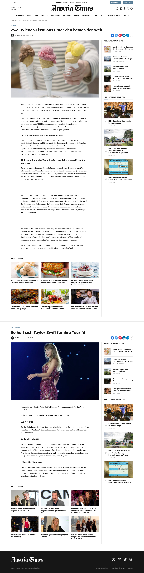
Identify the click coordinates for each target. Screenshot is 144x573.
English (65, 2)
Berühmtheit (55, 15)
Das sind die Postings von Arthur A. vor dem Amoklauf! (123, 77)
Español (84, 2)
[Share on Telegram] (127, 35)
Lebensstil (86, 15)
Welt (36, 15)
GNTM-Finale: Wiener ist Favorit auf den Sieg (23, 536)
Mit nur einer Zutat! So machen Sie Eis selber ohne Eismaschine (24, 282)
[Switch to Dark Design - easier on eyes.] (117, 8)
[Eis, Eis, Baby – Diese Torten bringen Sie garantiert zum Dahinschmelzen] (85, 270)
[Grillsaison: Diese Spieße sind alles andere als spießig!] (24, 296)
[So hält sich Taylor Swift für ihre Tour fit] (55, 371)
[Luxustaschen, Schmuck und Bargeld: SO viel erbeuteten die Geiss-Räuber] (85, 524)
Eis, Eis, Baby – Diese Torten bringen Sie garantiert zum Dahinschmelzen (82, 283)
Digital (76, 15)
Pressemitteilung (114, 15)
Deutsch (59, 2)
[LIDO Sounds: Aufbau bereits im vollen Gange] (118, 110)
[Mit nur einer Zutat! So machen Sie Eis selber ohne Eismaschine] (24, 270)
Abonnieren (115, 2)
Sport (103, 15)
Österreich (20, 15)
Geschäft (44, 15)
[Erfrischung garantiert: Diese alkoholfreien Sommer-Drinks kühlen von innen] (55, 296)
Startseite (14, 20)
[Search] (15, 2)
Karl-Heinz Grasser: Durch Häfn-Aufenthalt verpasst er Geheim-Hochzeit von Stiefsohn (83, 510)
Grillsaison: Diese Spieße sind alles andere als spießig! (24, 308)
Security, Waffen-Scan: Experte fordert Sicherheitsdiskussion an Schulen (121, 68)
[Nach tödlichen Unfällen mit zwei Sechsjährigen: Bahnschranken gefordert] (118, 137)
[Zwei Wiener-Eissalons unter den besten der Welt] (55, 68)
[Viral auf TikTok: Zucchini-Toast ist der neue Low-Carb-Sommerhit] (55, 270)
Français (71, 2)
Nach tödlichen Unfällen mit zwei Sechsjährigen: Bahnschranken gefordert (119, 150)
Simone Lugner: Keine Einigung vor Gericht (54, 536)
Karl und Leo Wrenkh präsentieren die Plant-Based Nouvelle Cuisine (84, 308)
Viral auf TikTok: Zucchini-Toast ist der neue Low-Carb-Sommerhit (54, 282)
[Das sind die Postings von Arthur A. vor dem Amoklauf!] (107, 78)
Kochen (95, 15)
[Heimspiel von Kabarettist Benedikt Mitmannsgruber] (107, 88)
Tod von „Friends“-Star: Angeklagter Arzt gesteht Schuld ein (53, 510)
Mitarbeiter (20, 35)
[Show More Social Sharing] (131, 35)
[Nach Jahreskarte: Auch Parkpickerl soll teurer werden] (118, 167)
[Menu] (12, 2)
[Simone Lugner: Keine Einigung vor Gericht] (55, 524)
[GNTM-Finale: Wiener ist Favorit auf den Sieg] (24, 524)
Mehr (125, 15)
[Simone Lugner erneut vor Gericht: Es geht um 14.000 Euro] (24, 498)
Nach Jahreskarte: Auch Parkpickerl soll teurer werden (120, 179)
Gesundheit (67, 15)
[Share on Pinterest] (120, 35)
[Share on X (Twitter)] (116, 35)
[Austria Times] (72, 8)
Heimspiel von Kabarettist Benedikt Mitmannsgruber (122, 87)
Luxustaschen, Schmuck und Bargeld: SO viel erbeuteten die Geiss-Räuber (83, 537)
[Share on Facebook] (112, 35)
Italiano (78, 2)
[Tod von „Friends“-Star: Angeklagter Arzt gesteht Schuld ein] (55, 498)
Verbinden (128, 2)
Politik (29, 15)
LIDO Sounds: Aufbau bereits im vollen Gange (119, 122)
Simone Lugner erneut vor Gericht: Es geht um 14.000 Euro (24, 509)
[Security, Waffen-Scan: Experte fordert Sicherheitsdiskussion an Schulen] (107, 68)
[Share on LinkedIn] (124, 35)
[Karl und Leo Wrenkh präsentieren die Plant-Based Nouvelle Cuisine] (85, 296)
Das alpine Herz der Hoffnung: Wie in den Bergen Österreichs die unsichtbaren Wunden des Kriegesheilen (123, 58)
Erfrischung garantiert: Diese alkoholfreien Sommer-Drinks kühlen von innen (52, 309)
